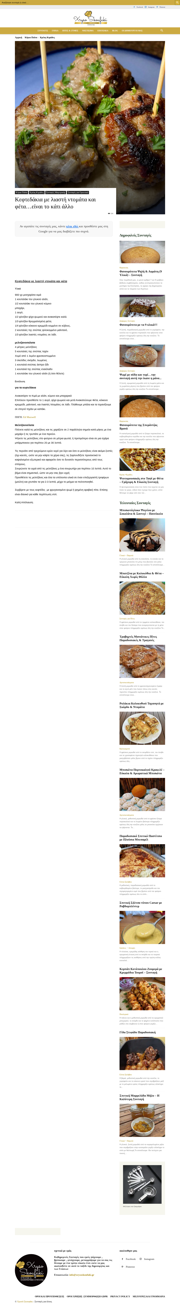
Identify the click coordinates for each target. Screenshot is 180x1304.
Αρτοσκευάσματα (127, 682)
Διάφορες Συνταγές (127, 321)
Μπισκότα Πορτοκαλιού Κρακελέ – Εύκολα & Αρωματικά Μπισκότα (142, 771)
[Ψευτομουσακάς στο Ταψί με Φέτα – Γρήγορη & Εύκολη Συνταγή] (142, 459)
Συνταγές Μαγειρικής (55, 192)
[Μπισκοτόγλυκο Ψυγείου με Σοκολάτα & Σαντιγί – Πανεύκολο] (142, 534)
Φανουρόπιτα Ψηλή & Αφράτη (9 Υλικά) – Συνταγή (141, 273)
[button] (161, 30)
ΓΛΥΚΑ (55, 31)
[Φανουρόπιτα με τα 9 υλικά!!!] (142, 306)
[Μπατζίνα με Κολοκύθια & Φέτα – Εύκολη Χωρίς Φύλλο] (142, 598)
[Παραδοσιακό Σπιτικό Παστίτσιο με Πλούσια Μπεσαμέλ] (142, 861)
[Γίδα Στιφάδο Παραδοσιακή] (142, 1054)
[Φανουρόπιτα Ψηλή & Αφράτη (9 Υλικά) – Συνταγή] (142, 252)
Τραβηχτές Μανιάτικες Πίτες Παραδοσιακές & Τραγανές (138, 638)
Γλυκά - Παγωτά (126, 555)
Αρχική (18, 37)
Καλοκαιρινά (125, 748)
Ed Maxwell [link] (29, 417)
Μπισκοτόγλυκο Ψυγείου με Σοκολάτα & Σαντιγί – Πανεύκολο (141, 511)
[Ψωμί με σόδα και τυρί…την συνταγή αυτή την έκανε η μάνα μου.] (142, 356)
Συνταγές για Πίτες (127, 618)
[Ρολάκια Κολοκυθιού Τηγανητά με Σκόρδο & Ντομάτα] (142, 728)
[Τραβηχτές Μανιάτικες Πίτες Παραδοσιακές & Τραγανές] (142, 662)
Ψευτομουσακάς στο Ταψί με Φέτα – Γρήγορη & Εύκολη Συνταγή (141, 480)
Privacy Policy (120, 1296)
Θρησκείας (124, 267)
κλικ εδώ (72, 226)
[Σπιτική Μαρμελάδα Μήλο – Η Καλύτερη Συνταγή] (142, 1120)
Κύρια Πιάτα (31, 37)
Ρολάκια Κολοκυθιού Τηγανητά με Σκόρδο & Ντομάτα (142, 705)
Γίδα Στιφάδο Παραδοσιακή (138, 1032)
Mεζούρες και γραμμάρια (149, 1296)
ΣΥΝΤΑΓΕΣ (43, 31)
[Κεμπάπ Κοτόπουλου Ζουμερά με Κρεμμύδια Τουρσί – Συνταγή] (142, 993)
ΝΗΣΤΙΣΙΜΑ (88, 31)
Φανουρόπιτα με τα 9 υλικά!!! (138, 324)
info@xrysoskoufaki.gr (81, 1274)
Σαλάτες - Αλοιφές (127, 948)
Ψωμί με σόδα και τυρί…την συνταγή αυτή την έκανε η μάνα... (140, 376)
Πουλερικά (124, 1014)
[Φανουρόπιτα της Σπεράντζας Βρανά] (142, 406)
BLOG (115, 31)
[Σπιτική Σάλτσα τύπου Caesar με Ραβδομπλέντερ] (142, 927)
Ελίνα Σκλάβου (126, 881)
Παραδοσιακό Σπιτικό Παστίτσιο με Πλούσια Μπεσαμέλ (141, 837)
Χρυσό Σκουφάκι (25, 1301)
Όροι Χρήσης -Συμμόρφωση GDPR (87, 1296)
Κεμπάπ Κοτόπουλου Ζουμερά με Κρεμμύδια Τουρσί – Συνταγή (141, 970)
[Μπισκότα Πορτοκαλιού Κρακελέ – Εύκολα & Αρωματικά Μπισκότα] (142, 794)
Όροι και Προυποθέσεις (49, 1296)
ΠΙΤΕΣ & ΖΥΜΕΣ (70, 31)
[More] (69, 521)
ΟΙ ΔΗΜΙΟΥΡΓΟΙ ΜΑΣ (132, 31)
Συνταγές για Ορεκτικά (78, 192)
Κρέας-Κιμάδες (37, 192)
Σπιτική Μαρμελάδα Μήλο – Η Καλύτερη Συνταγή (139, 1097)
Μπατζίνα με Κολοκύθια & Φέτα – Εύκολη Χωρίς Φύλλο (142, 575)
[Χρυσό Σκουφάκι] (90, 18)
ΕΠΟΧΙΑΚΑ (102, 31)
